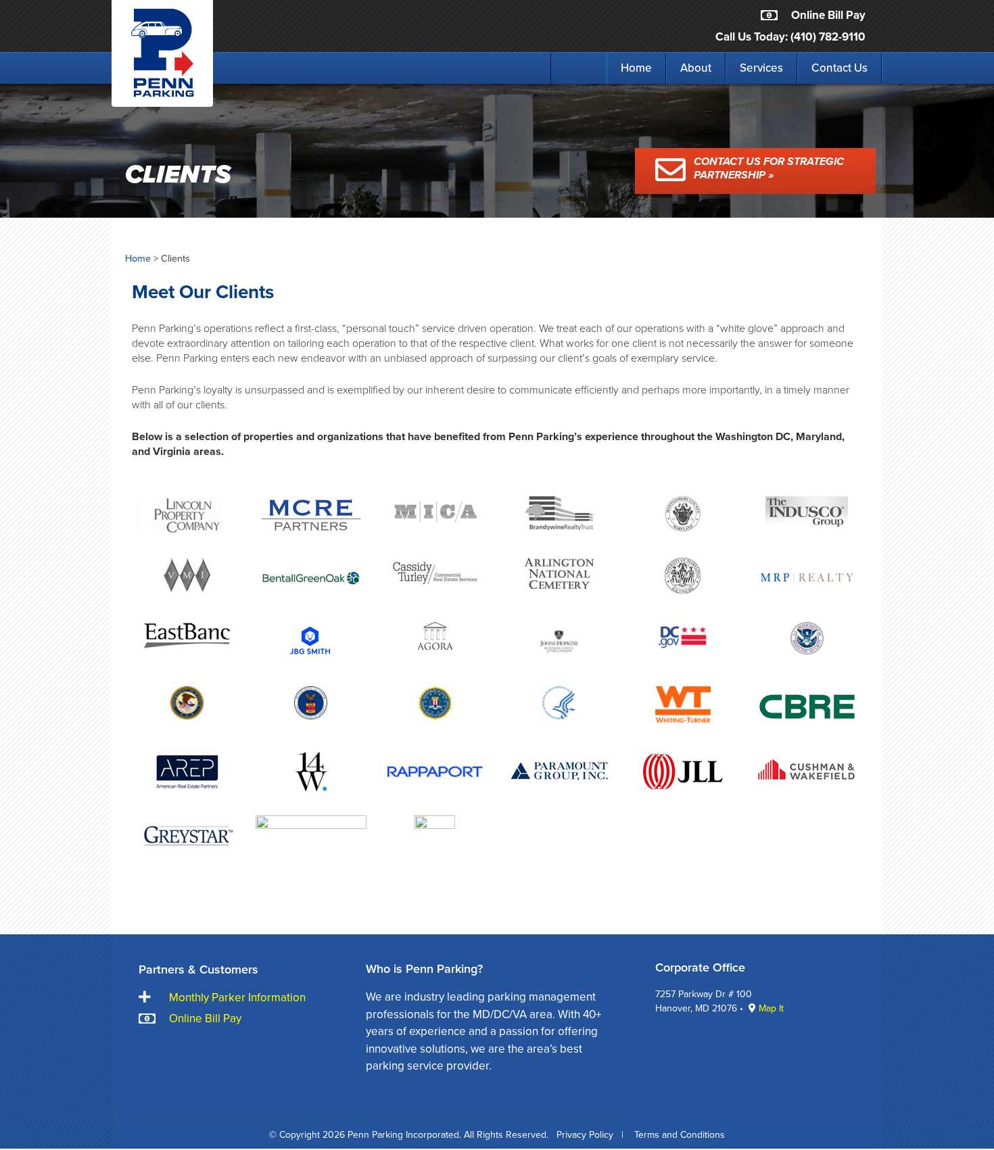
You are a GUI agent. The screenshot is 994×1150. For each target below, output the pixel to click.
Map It (771, 1008)
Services (761, 68)
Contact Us (839, 68)
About (695, 68)
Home (636, 68)
